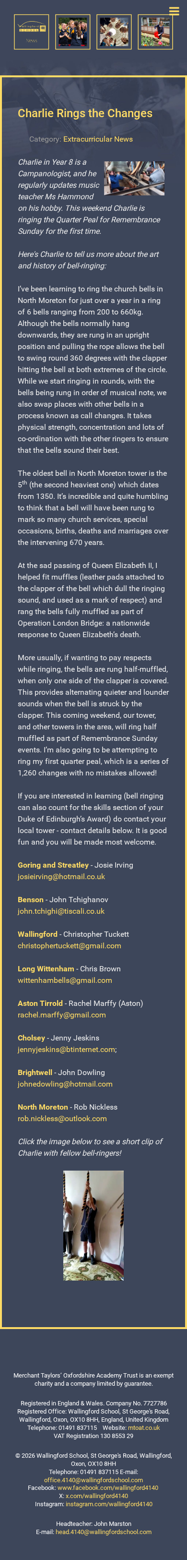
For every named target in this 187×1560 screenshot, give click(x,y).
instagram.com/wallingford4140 (109, 1504)
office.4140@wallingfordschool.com (93, 1480)
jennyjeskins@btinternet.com (66, 1049)
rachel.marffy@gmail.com (62, 1014)
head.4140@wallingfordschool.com (104, 1532)
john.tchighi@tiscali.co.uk (61, 911)
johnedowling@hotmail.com (65, 1083)
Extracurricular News (98, 139)
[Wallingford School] (93, 31)
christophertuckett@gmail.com (69, 945)
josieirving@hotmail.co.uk (61, 876)
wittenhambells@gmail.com (65, 980)
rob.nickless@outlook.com (62, 1118)
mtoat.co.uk (144, 1427)
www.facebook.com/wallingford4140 (108, 1487)
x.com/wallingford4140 (97, 1496)
